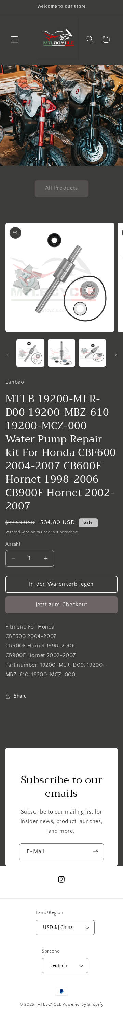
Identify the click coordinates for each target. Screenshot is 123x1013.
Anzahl (12, 544)
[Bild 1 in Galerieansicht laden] (30, 353)
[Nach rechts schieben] (115, 354)
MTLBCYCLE (49, 1004)
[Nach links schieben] (7, 354)
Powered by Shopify (83, 1004)
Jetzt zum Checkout (61, 605)
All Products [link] (61, 188)
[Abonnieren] (96, 851)
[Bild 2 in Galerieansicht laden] (61, 353)
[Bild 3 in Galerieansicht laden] (92, 353)
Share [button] (20, 696)
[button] (14, 39)
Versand (12, 532)
